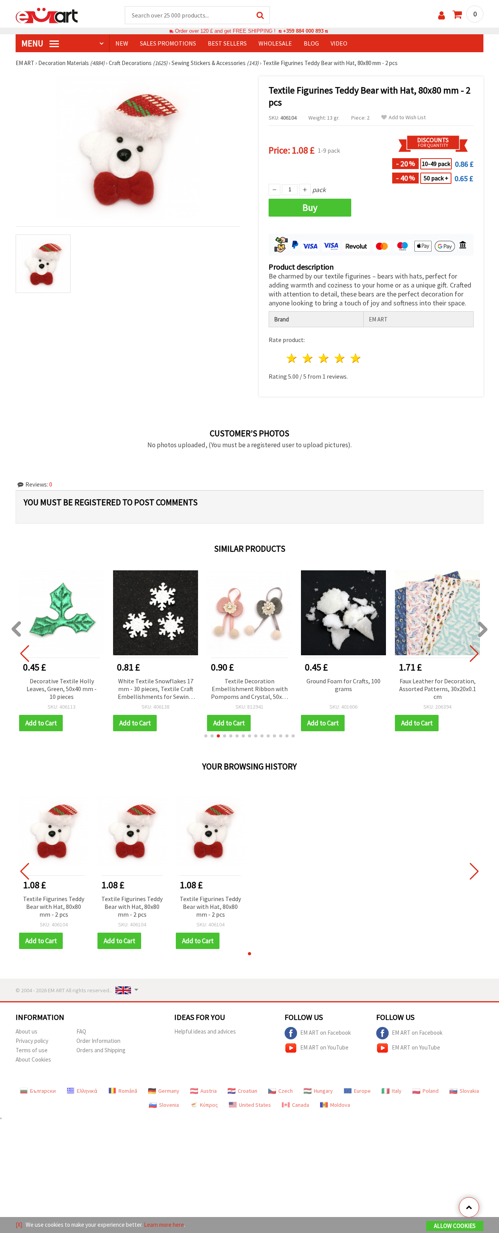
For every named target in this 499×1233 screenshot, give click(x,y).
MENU (33, 43)
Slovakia (469, 1090)
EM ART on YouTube (324, 1047)
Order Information (98, 1040)
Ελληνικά (87, 1090)
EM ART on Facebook (325, 1032)
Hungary (323, 1090)
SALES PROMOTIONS (168, 43)
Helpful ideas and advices (205, 1031)
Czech (285, 1090)
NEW (121, 43)
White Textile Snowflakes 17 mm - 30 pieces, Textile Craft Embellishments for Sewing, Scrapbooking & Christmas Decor (156, 689)
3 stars (324, 358)
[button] (205, 735)
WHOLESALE (275, 43)
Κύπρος (209, 1104)
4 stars (340, 358)
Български (43, 1090)
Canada (300, 1104)
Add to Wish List (407, 117)
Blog (311, 43)
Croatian (247, 1090)
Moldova (340, 1104)
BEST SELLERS (227, 43)
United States (255, 1104)
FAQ (81, 1031)
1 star (292, 358)
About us (26, 1031)
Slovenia (169, 1104)
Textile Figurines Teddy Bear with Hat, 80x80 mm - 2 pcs (53, 906)
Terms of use (32, 1050)
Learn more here (164, 1224)
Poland (431, 1090)
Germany (168, 1090)
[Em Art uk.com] (47, 15)
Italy (397, 1090)
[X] (19, 1224)
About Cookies (33, 1059)
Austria (208, 1090)
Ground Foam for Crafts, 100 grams (343, 685)
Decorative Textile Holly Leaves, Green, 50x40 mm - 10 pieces (62, 688)
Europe (362, 1090)
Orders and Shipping (101, 1050)
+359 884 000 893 (303, 31)
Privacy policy (32, 1040)
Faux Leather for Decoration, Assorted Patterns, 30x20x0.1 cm (437, 688)
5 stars (356, 358)
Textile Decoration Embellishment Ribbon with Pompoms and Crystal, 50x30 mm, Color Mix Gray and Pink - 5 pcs (249, 689)
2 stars (308, 358)
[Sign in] (441, 15)
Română (128, 1090)
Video (339, 43)
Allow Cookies (455, 1225)
